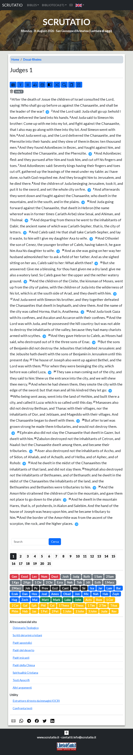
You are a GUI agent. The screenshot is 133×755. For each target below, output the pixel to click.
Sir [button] (84, 588)
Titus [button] (113, 605)
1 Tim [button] (91, 605)
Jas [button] (34, 611)
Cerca (55, 541)
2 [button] (20, 556)
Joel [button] (44, 594)
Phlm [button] (15, 611)
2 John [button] (80, 611)
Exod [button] (24, 576)
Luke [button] (68, 600)
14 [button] (106, 556)
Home (15, 59)
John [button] (78, 600)
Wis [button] (75, 588)
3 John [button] (92, 611)
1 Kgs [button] (15, 582)
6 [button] (49, 556)
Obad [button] (67, 594)
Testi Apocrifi (21, 680)
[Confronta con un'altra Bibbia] (49, 85)
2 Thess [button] (78, 605)
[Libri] (13, 85)
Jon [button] (77, 594)
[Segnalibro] (71, 85)
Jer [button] (100, 588)
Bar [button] (118, 588)
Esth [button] (98, 582)
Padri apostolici (22, 642)
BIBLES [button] (32, 5)
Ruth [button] (87, 576)
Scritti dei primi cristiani (27, 635)
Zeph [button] (115, 594)
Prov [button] (45, 588)
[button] (80, 5)
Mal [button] (34, 600)
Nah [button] (95, 594)
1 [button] (13, 556)
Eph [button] (34, 605)
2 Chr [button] (49, 582)
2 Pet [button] (55, 611)
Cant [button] (65, 588)
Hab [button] (105, 594)
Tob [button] (79, 582)
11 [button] (85, 556)
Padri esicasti (21, 657)
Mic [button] (86, 594)
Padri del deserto (23, 650)
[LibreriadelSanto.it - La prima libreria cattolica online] (66, 746)
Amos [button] (55, 594)
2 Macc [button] (16, 588)
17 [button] (20, 563)
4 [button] (35, 556)
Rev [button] (114, 611)
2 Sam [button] (110, 576)
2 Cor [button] (15, 605)
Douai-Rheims (32, 59)
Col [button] (52, 605)
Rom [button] (99, 600)
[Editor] (42, 85)
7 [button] (56, 556)
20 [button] (42, 563)
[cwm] (71, 5)
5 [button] (42, 556)
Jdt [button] (88, 582)
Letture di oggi (101, 31)
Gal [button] (25, 605)
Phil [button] (43, 605)
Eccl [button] (55, 588)
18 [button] (28, 563)
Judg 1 (18, 91)
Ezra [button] (60, 582)
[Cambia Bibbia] (57, 85)
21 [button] (49, 563)
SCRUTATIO (12, 5)
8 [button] (63, 556)
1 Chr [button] (38, 582)
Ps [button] (35, 588)
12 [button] (92, 556)
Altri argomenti (22, 687)
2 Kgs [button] (26, 582)
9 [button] (70, 556)
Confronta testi (22, 708)
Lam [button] (109, 588)
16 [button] (13, 563)
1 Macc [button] (109, 582)
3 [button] (28, 556)
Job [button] (27, 588)
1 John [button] (67, 611)
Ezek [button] (15, 594)
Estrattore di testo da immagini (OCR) (36, 700)
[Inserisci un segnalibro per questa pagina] (78, 85)
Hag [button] (14, 600)
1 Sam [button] (98, 576)
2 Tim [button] (102, 605)
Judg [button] (76, 576)
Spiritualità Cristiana (25, 672)
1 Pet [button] (44, 611)
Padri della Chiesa (24, 665)
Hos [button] (34, 594)
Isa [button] (92, 588)
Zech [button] (24, 600)
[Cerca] (64, 85)
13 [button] (99, 556)
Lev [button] (34, 576)
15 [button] (113, 556)
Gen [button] (14, 576)
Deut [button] (54, 576)
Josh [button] (65, 576)
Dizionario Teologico (26, 628)
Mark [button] (56, 600)
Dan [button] (25, 594)
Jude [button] (104, 611)
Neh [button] (70, 582)
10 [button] (77, 556)
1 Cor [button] (109, 600)
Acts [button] (88, 600)
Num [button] (44, 576)
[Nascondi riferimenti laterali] (35, 85)
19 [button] (35, 563)
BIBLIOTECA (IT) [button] (53, 5)
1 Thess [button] (64, 605)
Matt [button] (45, 600)
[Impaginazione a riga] (27, 85)
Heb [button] (25, 611)
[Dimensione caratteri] (20, 85)
